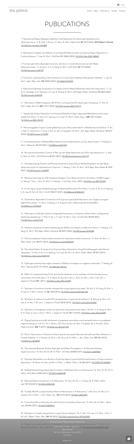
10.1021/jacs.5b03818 (30, 341)
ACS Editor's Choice (104, 42)
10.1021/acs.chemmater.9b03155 (35, 256)
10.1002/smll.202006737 (74, 192)
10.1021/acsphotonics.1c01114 (75, 156)
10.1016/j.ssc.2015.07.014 (57, 327)
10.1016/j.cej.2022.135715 (32, 120)
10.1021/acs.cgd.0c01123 (31, 220)
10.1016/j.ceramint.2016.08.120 (74, 292)
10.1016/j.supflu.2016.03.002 (84, 302)
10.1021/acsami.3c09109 (31, 95)
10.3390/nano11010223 (31, 206)
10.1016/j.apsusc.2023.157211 (68, 106)
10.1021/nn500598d (92, 352)
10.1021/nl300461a (46, 405)
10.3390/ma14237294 (57, 145)
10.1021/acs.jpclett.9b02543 (61, 242)
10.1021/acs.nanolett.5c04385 (33, 45)
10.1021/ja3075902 (79, 395)
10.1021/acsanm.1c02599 (37, 170)
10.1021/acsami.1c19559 (37, 134)
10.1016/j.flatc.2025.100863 (87, 56)
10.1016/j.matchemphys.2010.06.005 (74, 416)
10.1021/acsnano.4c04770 (32, 70)
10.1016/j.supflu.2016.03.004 (93, 313)
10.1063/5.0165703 (65, 81)
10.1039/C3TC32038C (101, 362)
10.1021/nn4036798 (57, 373)
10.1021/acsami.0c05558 (83, 231)
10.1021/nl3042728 (46, 384)
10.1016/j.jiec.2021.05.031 (94, 181)
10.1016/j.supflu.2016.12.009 (58, 281)
